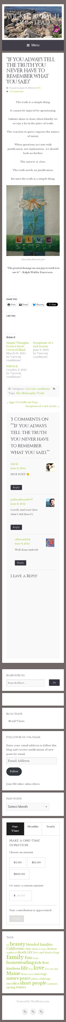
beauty (17, 944)
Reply (16, 487)
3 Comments (16, 91)
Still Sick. (12, 366)
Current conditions (37, 388)
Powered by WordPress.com (33, 1001)
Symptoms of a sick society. (41, 406)
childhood (11, 952)
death (21, 952)
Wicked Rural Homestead (33, 19)
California (15, 948)
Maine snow (27, 974)
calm (27, 948)
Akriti (14, 463)
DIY (29, 952)
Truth (40, 393)
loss (31, 969)
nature (12, 978)
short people (33, 983)
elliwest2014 (22, 539)
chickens (51, 949)
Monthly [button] (33, 826)
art (7, 945)
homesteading (20, 962)
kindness (13, 968)
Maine (13, 973)
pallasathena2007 (22, 499)
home (36, 958)
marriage (40, 974)
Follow (14, 771)
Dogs (56, 952)
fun (28, 957)
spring (10, 987)
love (39, 968)
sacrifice (12, 983)
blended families (39, 944)
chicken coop (39, 949)
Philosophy (28, 393)
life (18, 393)
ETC (38, 88)
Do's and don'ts (43, 952)
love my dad (51, 969)
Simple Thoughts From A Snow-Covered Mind (17, 346)
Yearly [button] (50, 826)
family (15, 957)
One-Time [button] (15, 828)
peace (25, 978)
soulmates (52, 984)
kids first (41, 963)
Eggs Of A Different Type (23, 402)
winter (21, 987)
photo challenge (41, 979)
